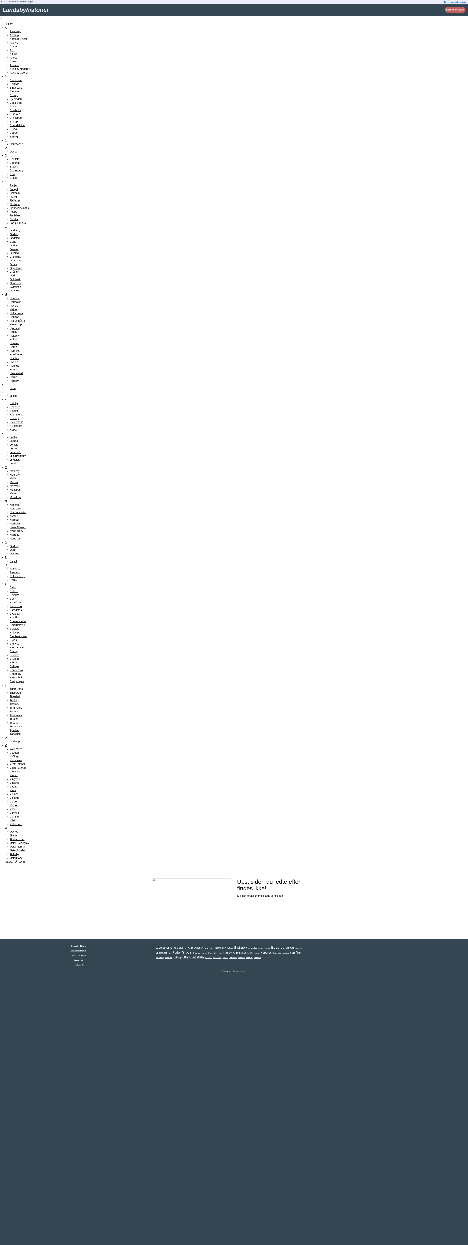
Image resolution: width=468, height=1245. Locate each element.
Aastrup (14, 35)
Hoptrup (14, 343)
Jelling (13, 395)
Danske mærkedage (78, 955)
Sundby (14, 655)
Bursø (13, 129)
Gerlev (13, 245)
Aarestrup (15, 31)
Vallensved (16, 749)
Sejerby (14, 594)
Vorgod (14, 805)
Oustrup (14, 553)
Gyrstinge (15, 286)
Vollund (14, 794)
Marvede (15, 486)
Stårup (13, 651)
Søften (13, 662)
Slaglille (14, 617)
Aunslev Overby (19, 72)
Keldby (14, 403)
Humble (14, 358)
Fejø (170, 953)
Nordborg (15, 508)
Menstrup (15, 489)
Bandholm (16, 80)
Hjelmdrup (16, 324)
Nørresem (15, 538)
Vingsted (15, 779)
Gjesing (14, 252)
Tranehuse (16, 726)
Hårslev (14, 380)
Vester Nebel (17, 764)
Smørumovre (17, 624)
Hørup (13, 377)
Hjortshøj (15, 328)
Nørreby (14, 534)
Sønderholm (17, 677)
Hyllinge (14, 365)
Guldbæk (15, 279)
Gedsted (15, 237)
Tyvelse (14, 730)
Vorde (13, 801)
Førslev (14, 219)
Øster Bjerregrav (19, 842)
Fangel (14, 189)
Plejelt (13, 561)
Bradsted (15, 114)
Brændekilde (17, 125)
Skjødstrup (16, 602)
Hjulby (13, 331)
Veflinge (14, 756)
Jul (234, 953)
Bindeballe (16, 87)
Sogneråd (168, 958)
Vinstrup (14, 782)
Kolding (14, 410)
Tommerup (16, 707)
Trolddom (233, 958)
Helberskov (16, 313)
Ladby (13, 437)
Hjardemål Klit (18, 320)
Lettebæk (15, 452)
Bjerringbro (16, 99)
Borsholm (15, 110)
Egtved (14, 166)
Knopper (15, 407)
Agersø (14, 42)
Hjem (10, 23)
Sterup (13, 639)
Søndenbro (16, 670)
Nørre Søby (16, 531)
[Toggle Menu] (1, 18)
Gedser (14, 234)
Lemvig (14, 444)
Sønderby (15, 673)
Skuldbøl (15, 613)
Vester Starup (18, 767)
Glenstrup (15, 256)
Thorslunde (16, 688)
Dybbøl (14, 151)
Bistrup (14, 95)
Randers (15, 572)
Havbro (14, 305)
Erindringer (161, 952)
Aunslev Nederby (20, 68)
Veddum (14, 752)
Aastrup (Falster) (19, 38)
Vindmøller (257, 958)
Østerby (14, 854)
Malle (13, 478)
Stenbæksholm (18, 636)
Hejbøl (13, 309)
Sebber (14, 591)
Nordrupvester (18, 512)
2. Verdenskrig (164, 947)
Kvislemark (16, 422)
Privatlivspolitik (78, 965)
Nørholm (15, 523)
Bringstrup (16, 117)
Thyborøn (15, 692)
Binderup (15, 91)
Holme (13, 339)
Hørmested (16, 373)
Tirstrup (14, 700)
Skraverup (16, 606)
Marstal (14, 482)
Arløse (13, 57)
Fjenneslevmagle (20, 207)
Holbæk (14, 335)
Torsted (14, 718)
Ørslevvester (17, 839)
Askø (13, 61)
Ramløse (15, 568)
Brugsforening (251, 948)
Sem (12, 598)
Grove (13, 264)
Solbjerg (14, 628)
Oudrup (14, 546)
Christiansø (16, 144)
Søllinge (14, 666)
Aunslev (14, 65)
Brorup (14, 121)
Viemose (15, 771)
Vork (12, 809)
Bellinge (14, 84)
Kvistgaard (16, 425)
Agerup (14, 46)
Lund (13, 463)
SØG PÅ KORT (16, 861)
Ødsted (14, 831)
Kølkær (14, 429)
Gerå (13, 241)
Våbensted (16, 824)
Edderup (15, 162)
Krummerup (16, 414)
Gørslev (14, 290)
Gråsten (14, 271)
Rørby (13, 579)
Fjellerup (15, 200)
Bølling (14, 136)
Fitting (13, 196)
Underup (15, 741)
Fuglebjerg (16, 215)
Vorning (14, 816)
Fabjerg (14, 185)
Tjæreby (14, 703)
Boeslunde (16, 102)
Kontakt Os (78, 960)
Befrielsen (220, 947)
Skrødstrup (16, 609)
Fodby (13, 211)
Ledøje (14, 440)
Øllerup (14, 835)
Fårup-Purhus (18, 222)
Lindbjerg (15, 459)
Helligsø (14, 316)
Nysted (14, 516)
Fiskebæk (15, 192)
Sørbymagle (17, 681)
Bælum (14, 132)
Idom (13, 388)
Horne (13, 346)
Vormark (15, 812)
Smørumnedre (18, 621)
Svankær (15, 658)
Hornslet (15, 350)
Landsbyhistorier (25, 10)
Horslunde (16, 354)
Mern (13, 493)
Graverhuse (16, 260)
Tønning (14, 711)
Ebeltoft (14, 159)
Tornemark (16, 715)
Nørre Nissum (18, 527)
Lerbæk (14, 448)
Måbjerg (14, 471)
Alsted (13, 53)
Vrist (12, 820)
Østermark (16, 857)
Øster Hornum (18, 846)
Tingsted (15, 696)
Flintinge (15, 204)
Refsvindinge (17, 576)
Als (12, 50)
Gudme (14, 275)
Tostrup (14, 722)
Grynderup (16, 268)
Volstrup (14, 797)
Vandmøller (241, 958)
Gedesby (15, 230)
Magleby (15, 474)
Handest (15, 298)
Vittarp (13, 786)
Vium (13, 790)
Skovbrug (160, 957)
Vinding (14, 775)
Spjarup (14, 632)
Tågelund (15, 733)
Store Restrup (18, 647)
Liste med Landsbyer (78, 951)
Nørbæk (14, 519)
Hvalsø (14, 362)
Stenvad (14, 643)
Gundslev (15, 283)
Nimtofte (15, 504)
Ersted (13, 177)
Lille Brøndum (18, 455)
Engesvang (16, 170)
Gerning (14, 249)
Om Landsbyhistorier (78, 946)
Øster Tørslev (18, 850)
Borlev (13, 106)
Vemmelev (16, 760)
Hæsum (14, 369)
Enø (12, 174)
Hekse (210, 953)
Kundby (14, 418)
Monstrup (15, 497)
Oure (13, 549)
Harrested (15, 301)
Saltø (13, 587)
